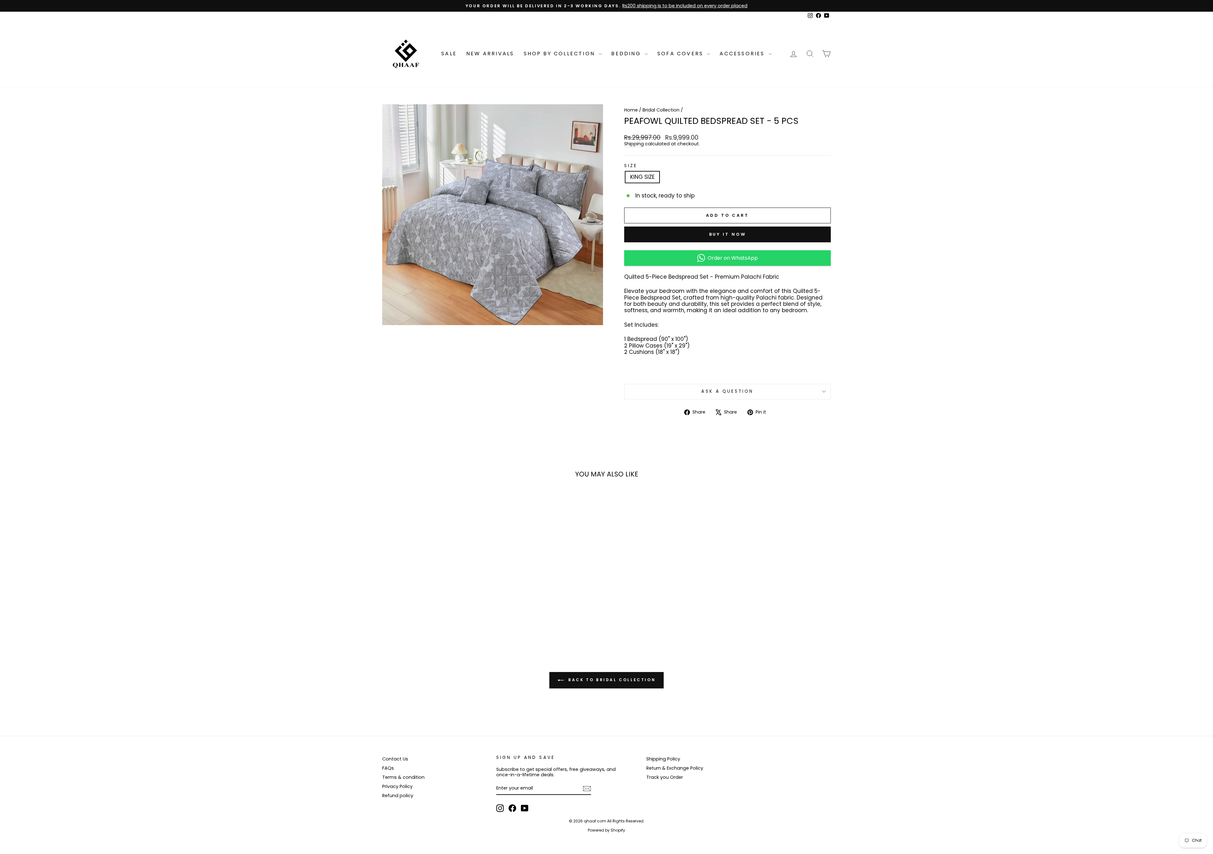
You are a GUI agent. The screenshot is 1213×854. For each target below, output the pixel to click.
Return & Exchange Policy (674, 768)
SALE (449, 53)
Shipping (634, 144)
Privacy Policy (397, 786)
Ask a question (727, 391)
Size (630, 165)
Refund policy (397, 795)
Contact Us (395, 759)
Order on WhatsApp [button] (731, 258)
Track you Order (664, 777)
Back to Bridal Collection (611, 680)
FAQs (388, 768)
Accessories (743, 53)
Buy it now (727, 234)
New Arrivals (490, 53)
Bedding (627, 53)
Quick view (436, 594)
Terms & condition (403, 777)
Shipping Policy (663, 759)
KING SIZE (642, 177)
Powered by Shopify (606, 830)
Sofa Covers (681, 53)
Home (631, 110)
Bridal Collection (661, 110)
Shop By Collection (560, 53)
